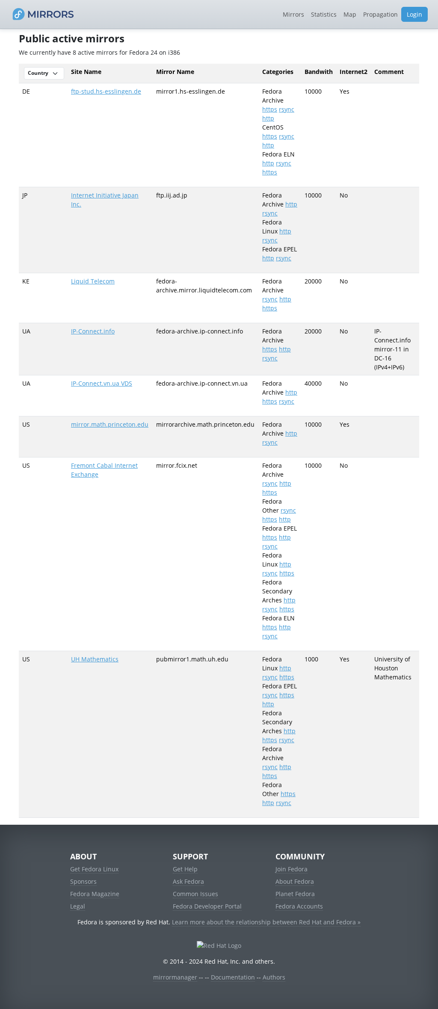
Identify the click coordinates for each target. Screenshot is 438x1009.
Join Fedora (291, 869)
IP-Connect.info (93, 331)
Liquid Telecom (93, 281)
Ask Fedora (188, 881)
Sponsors (83, 881)
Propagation (380, 14)
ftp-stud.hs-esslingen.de (106, 91)
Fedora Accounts (299, 906)
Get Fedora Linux (94, 869)
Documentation (233, 977)
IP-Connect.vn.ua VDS (101, 383)
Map (349, 14)
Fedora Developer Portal (207, 906)
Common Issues (195, 894)
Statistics (324, 14)
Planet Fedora (295, 894)
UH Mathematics (94, 659)
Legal (77, 906)
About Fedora (294, 881)
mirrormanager (175, 977)
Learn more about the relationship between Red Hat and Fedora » (266, 922)
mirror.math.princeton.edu (109, 424)
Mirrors (293, 14)
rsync (286, 109)
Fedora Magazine (94, 894)
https (269, 109)
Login (414, 14)
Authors (274, 977)
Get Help (185, 869)
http (268, 118)
